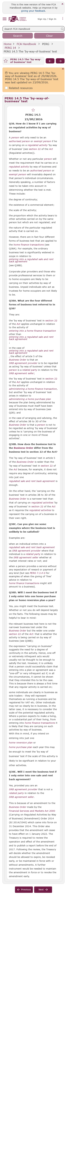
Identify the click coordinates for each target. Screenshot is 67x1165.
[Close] (62, 4)
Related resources (21, 87)
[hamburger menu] (4, 19)
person (15, 137)
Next (41, 889)
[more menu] (63, 18)
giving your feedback (33, 10)
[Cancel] (63, 69)
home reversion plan (21, 742)
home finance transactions (28, 245)
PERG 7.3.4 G (37, 573)
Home (8, 43)
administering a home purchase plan (30, 399)
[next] (60, 60)
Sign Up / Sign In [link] (47, 19)
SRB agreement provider (23, 363)
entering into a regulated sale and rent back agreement (31, 260)
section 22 (35, 149)
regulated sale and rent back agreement (32, 481)
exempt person (42, 141)
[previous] (50, 60)
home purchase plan (20, 747)
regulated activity (37, 145)
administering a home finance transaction (33, 389)
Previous (26, 889)
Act (51, 149)
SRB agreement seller (21, 373)
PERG (45, 43)
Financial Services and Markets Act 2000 (32, 810)
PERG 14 (10, 47)
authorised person (19, 141)
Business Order (17, 360)
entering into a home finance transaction (32, 331)
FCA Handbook (26, 43)
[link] (17, 18)
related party (29, 370)
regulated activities (42, 503)
